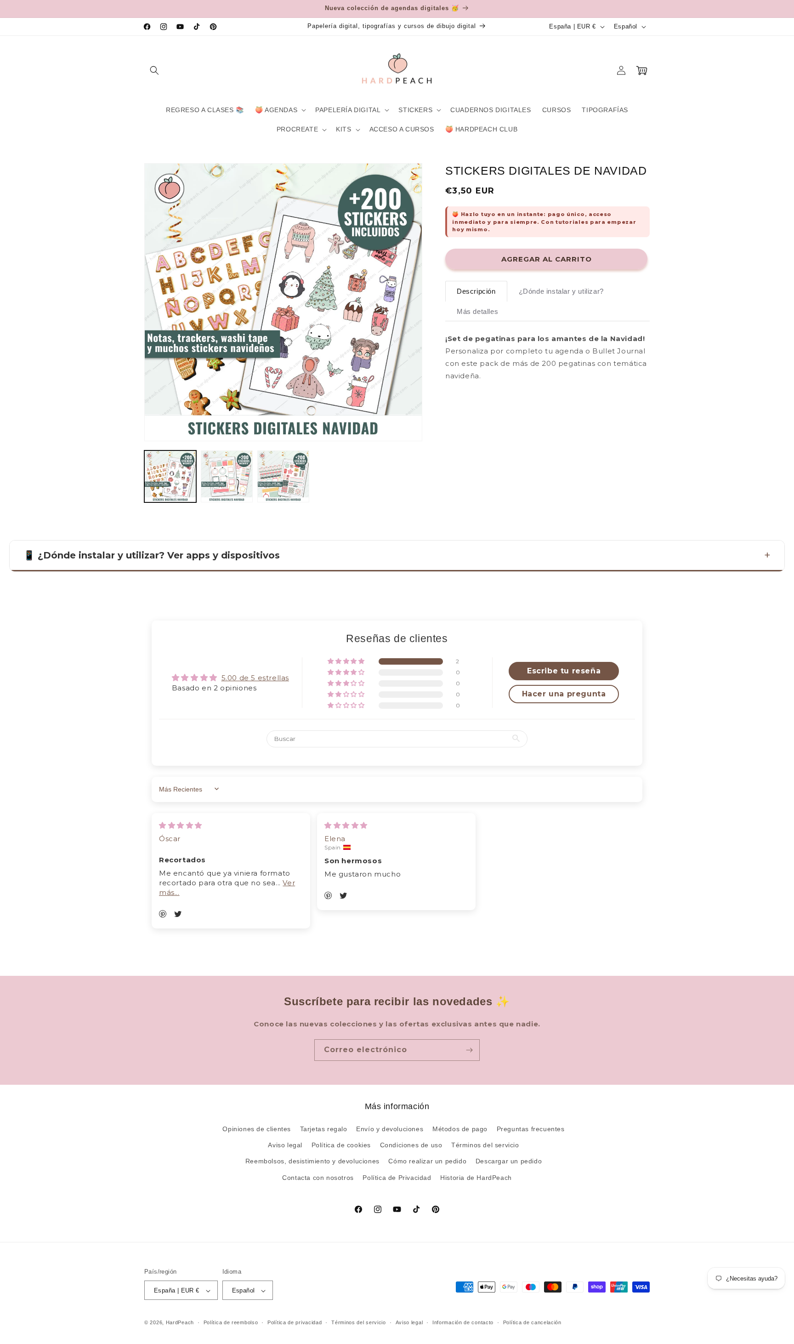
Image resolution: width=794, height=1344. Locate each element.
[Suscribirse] (469, 1050)
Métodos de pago (460, 1129)
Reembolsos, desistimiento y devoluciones (312, 1161)
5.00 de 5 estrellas (255, 677)
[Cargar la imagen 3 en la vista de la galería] (283, 476)
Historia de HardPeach (476, 1177)
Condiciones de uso (411, 1145)
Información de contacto (462, 1322)
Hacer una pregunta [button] (564, 693)
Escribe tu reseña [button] (564, 670)
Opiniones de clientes (256, 1129)
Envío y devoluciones (389, 1129)
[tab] (476, 291)
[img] (180, 824)
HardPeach (180, 1323)
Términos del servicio (485, 1145)
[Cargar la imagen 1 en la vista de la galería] (170, 476)
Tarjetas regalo (323, 1129)
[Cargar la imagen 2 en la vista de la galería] (227, 476)
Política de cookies (341, 1145)
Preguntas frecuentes (531, 1129)
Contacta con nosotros (318, 1177)
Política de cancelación (532, 1322)
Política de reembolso (231, 1322)
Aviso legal (285, 1145)
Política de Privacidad (397, 1177)
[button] (154, 70)
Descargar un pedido (509, 1161)
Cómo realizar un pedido (427, 1161)
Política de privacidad (294, 1322)
